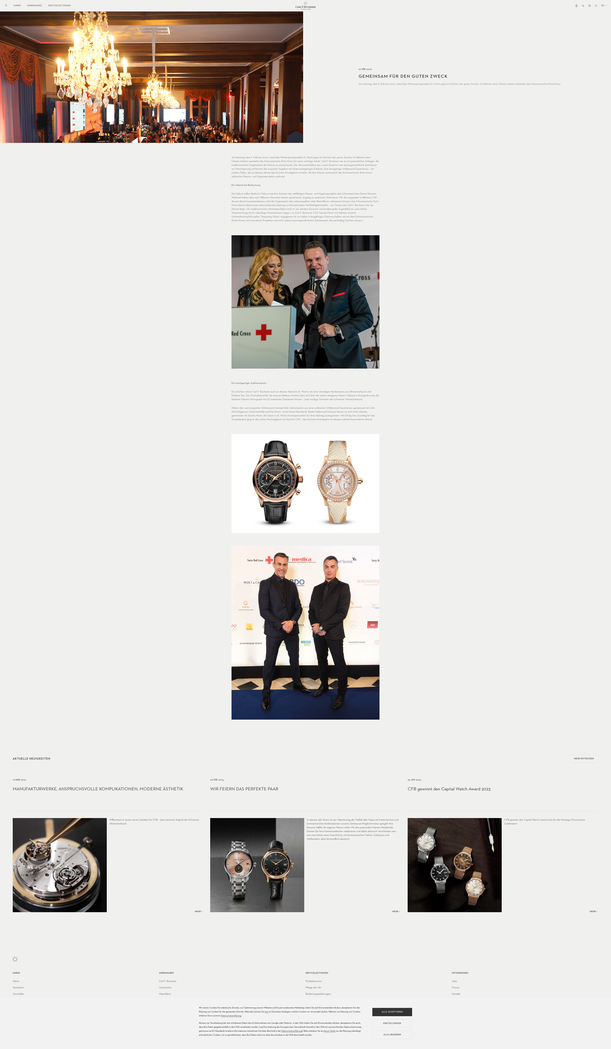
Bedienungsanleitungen (318, 994)
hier (267, 1012)
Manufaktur (165, 994)
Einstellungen (392, 1023)
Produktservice (314, 981)
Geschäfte (18, 994)
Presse (455, 987)
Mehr (198, 912)
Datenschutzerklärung (231, 1016)
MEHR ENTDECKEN (584, 759)
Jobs (454, 981)
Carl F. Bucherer (167, 981)
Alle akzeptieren (392, 1012)
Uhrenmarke (34, 6)
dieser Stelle (329, 1031)
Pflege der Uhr (313, 987)
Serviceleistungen (59, 6)
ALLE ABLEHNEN (392, 1035)
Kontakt (456, 994)
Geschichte (165, 987)
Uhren (17, 6)
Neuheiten (18, 987)
